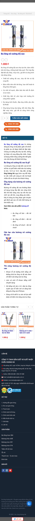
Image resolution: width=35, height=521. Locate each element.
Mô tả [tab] (5, 138)
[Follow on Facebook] (3, 470)
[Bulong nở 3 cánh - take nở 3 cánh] (26, 320)
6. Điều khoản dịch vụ (8, 418)
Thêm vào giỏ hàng (20, 118)
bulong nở (25, 206)
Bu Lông (13, 13)
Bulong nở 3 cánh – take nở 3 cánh (26, 332)
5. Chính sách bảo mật (8, 415)
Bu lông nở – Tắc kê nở (25, 13)
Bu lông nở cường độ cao (14, 144)
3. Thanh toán (6, 409)
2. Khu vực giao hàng (8, 406)
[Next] (32, 307)
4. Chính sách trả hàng (8, 412)
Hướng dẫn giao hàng (9, 402)
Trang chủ (7, 13)
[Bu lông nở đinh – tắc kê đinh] (9, 320)
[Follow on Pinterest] (10, 470)
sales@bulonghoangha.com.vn (15, 377)
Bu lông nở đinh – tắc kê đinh (8, 332)
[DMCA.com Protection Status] (4, 390)
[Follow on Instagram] (6, 470)
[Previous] (28, 307)
